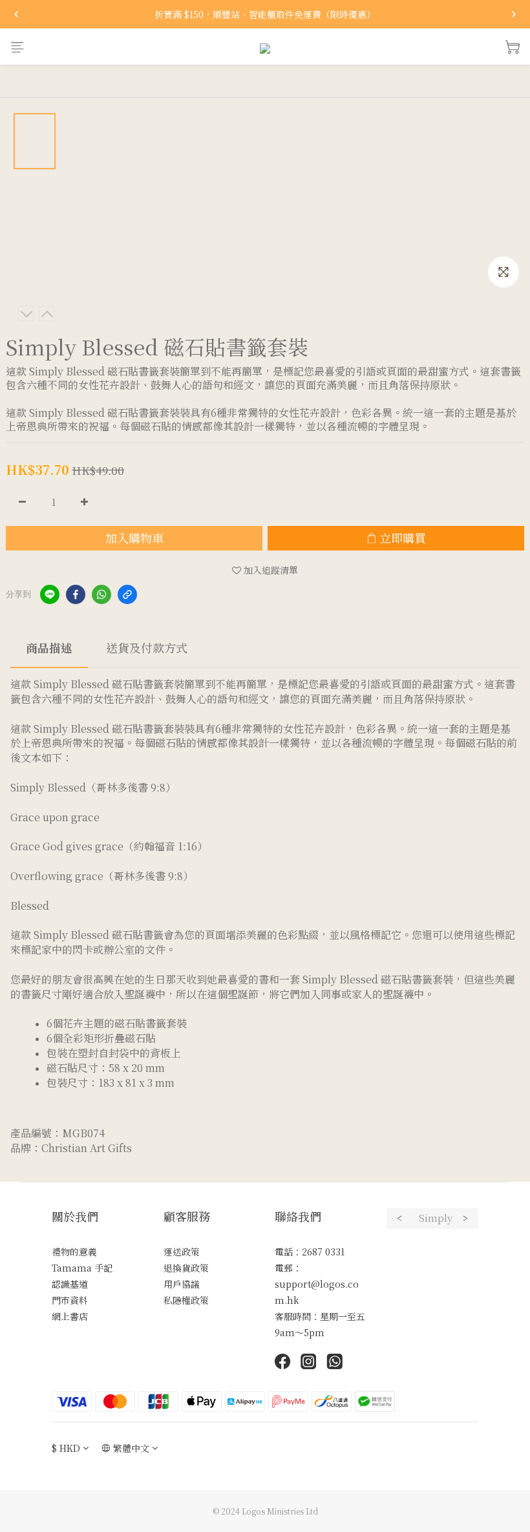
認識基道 (70, 1283)
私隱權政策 (186, 1300)
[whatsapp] (101, 594)
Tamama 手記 (82, 1267)
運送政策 (182, 1251)
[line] (49, 594)
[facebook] (75, 594)
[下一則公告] (514, 14)
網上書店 (70, 1316)
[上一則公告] (16, 14)
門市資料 (70, 1300)
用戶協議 (182, 1283)
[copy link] (127, 594)
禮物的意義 (74, 1251)
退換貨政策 (186, 1267)
